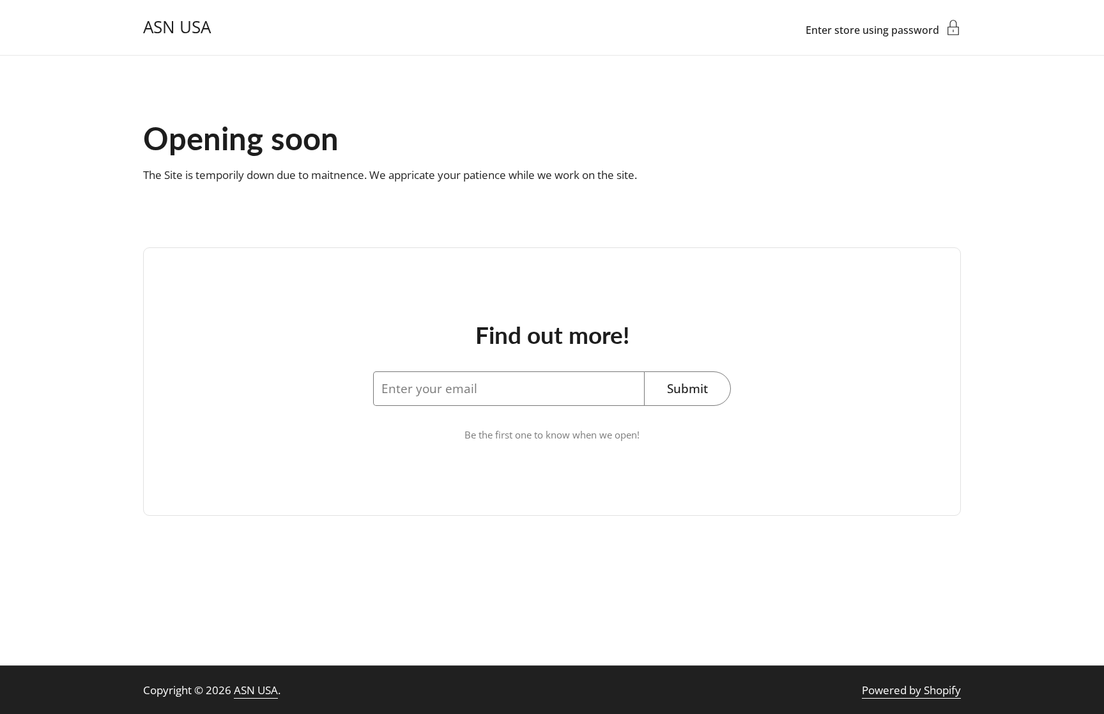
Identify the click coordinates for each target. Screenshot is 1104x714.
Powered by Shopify (911, 690)
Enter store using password (872, 29)
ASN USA (177, 27)
